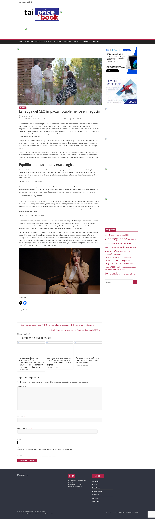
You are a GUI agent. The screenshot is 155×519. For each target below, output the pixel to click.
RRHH (81, 119)
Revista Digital (97, 491)
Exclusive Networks (110, 247)
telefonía (118, 270)
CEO (64, 119)
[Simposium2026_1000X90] (77, 29)
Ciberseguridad (116, 239)
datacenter (109, 244)
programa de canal (114, 263)
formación (121, 247)
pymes (126, 263)
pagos (129, 257)
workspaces (127, 274)
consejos (69, 119)
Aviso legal (107, 512)
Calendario (96, 501)
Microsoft (108, 254)
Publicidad (86, 42)
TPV (121, 274)
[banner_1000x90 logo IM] (59, 49)
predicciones (119, 260)
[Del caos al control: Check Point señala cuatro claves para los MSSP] (88, 342)
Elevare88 (76, 119)
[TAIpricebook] (22, 475)
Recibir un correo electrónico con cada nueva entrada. (36, 456)
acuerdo (108, 235)
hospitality (108, 251)
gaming (133, 247)
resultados (108, 267)
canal (127, 235)
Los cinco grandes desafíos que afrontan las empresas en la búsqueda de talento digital (59, 361)
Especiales (96, 42)
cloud (129, 239)
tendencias (112, 273)
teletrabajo (125, 270)
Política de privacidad (118, 512)
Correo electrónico (24, 428)
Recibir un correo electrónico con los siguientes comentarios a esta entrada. (44, 449)
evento (129, 243)
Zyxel (133, 274)
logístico (118, 251)
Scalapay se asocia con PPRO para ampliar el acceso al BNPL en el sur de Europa (56, 325)
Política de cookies (132, 512)
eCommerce (119, 243)
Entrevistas (48, 42)
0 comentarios (55, 119)
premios (128, 260)
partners (109, 260)
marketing (124, 251)
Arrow (123, 235)
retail (113, 266)
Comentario (22, 386)
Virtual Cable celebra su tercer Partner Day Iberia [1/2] (75, 330)
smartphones (129, 267)
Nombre (21, 416)
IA (114, 250)
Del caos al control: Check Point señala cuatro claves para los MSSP (87, 360)
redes (131, 264)
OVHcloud (124, 257)
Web (19, 439)
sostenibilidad (110, 269)
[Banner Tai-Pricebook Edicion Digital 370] (98, 12)
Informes (38, 42)
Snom (135, 267)
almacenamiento (116, 235)
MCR (129, 251)
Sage (123, 267)
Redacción (36, 119)
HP (112, 251)
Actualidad (29, 42)
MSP (120, 254)
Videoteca (67, 42)
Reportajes (58, 42)
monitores (116, 254)
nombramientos (113, 257)
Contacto (77, 42)
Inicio (20, 42)
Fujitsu (127, 247)
